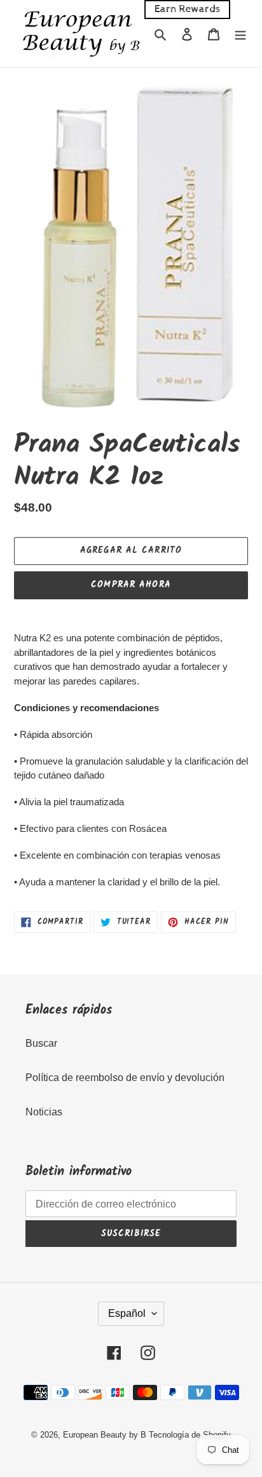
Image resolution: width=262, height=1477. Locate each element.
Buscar (41, 1043)
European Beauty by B (104, 1435)
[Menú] (240, 34)
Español (127, 1313)
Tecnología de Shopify (190, 1435)
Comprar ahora (131, 585)
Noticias (43, 1111)
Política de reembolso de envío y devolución (124, 1077)
